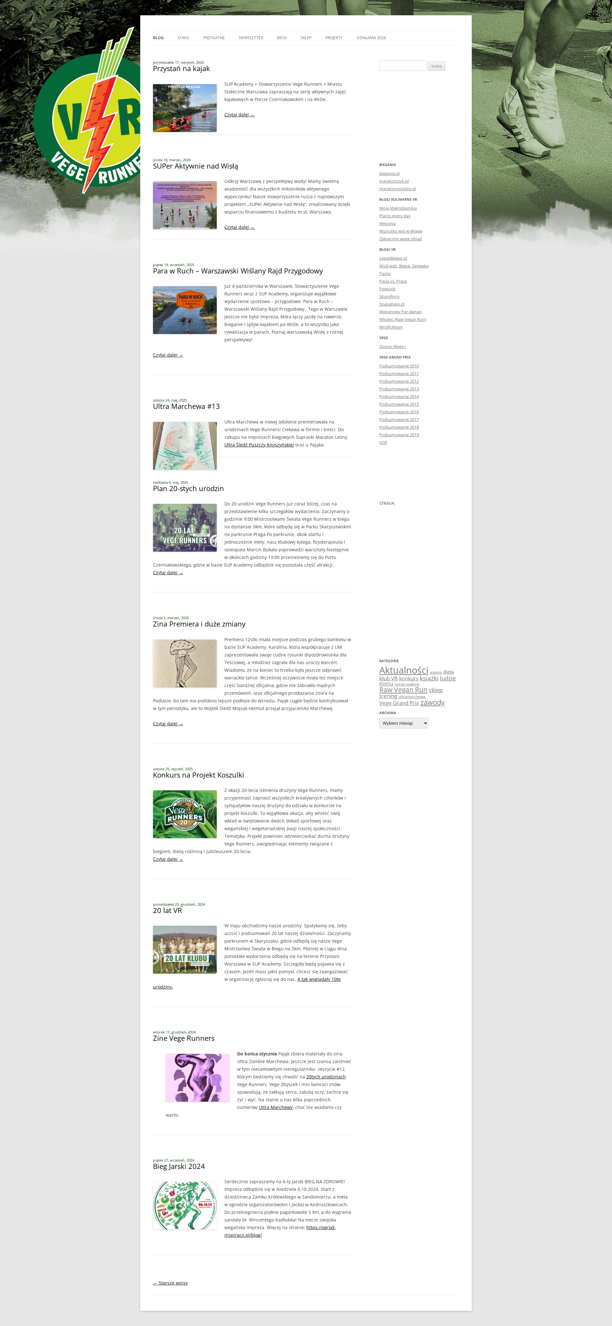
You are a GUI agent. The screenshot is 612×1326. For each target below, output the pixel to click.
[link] (259, 445)
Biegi (282, 37)
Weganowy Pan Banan (400, 312)
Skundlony (389, 296)
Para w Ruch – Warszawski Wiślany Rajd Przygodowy (238, 270)
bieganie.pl (389, 173)
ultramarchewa (412, 696)
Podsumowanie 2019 (399, 435)
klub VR (388, 678)
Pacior (385, 273)
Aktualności (403, 670)
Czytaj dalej (239, 115)
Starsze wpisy (170, 1283)
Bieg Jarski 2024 (179, 1166)
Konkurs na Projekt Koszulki (198, 774)
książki (429, 678)
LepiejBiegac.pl (393, 258)
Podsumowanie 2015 (399, 404)
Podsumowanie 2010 (399, 366)
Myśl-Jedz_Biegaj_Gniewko (404, 266)
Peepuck (387, 289)
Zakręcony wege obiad (400, 239)
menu (386, 683)
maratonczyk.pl (394, 181)
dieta (448, 672)
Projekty (334, 37)
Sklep (306, 37)
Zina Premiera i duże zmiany (199, 623)
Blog (158, 37)
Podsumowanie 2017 (399, 419)
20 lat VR (167, 910)
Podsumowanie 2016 (399, 412)
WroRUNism (391, 327)
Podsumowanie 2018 (399, 427)
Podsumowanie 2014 (399, 396)
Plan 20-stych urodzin (188, 488)
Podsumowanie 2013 (399, 389)
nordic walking (407, 684)
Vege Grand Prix (399, 702)
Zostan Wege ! (392, 346)
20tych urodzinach (326, 1077)
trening (388, 695)
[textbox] (252, 1084)
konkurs (409, 678)
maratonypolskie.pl (397, 189)
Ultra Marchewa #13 (186, 406)
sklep (436, 690)
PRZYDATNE (214, 37)
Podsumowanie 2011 (399, 373)
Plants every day (395, 216)
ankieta (436, 672)
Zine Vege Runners (184, 1038)
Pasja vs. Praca (393, 281)
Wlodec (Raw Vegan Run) (402, 319)
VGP (383, 442)
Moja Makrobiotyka (398, 208)
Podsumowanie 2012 (399, 381)
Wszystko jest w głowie (400, 231)
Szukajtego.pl (391, 304)
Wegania (387, 223)
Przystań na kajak (181, 68)
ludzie (448, 678)
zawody (432, 702)
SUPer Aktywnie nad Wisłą (195, 165)
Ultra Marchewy (276, 1107)
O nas (183, 37)
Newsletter (251, 37)
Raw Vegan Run (403, 689)
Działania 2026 (371, 37)
